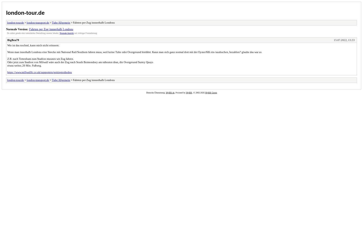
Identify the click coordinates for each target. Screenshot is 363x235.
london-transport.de (38, 22)
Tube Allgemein (61, 22)
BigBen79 (13, 40)
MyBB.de (170, 93)
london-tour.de (25, 13)
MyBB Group (211, 93)
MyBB (189, 93)
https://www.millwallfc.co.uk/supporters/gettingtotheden (39, 72)
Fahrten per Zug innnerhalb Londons (51, 29)
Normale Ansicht (67, 33)
